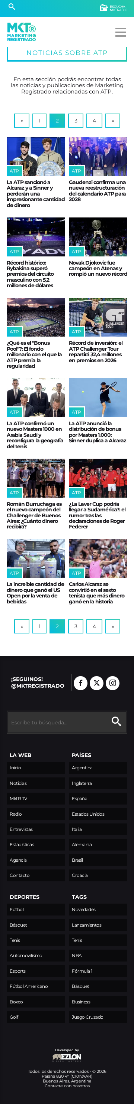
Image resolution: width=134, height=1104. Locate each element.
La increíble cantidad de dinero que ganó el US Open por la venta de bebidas (35, 593)
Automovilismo (26, 955)
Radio (16, 814)
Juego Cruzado (87, 1017)
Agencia (18, 860)
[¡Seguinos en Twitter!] (96, 683)
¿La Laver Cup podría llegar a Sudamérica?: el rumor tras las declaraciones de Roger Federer (97, 515)
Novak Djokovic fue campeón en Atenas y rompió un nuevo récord (98, 268)
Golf (14, 1017)
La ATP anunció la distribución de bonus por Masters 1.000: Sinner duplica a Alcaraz (97, 432)
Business (81, 1002)
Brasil (77, 860)
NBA (77, 955)
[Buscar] (11, 7)
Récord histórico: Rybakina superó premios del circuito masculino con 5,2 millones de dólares (30, 274)
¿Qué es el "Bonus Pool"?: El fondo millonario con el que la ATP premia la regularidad (34, 354)
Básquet (18, 925)
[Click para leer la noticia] (36, 156)
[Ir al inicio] (21, 32)
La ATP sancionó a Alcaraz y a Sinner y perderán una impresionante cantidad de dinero (36, 194)
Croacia (80, 875)
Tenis (15, 940)
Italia (77, 829)
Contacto (19, 875)
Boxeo (16, 1002)
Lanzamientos (86, 925)
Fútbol (16, 909)
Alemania (82, 844)
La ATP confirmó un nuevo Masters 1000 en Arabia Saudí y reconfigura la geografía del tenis (35, 435)
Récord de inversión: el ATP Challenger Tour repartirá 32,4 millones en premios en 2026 (95, 351)
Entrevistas (21, 829)
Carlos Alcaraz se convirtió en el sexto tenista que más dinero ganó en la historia (96, 593)
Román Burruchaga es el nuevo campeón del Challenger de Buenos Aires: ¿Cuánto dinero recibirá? (34, 515)
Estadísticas (22, 844)
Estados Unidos (88, 814)
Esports (18, 971)
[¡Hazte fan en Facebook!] (80, 683)
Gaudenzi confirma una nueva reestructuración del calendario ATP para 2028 (97, 191)
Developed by (43, 1053)
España (79, 798)
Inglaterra (82, 783)
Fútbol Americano (29, 986)
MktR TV (18, 798)
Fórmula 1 (82, 971)
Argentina (82, 767)
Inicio (15, 767)
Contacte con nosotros (67, 1085)
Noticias (18, 783)
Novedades (84, 909)
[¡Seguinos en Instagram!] (112, 683)
